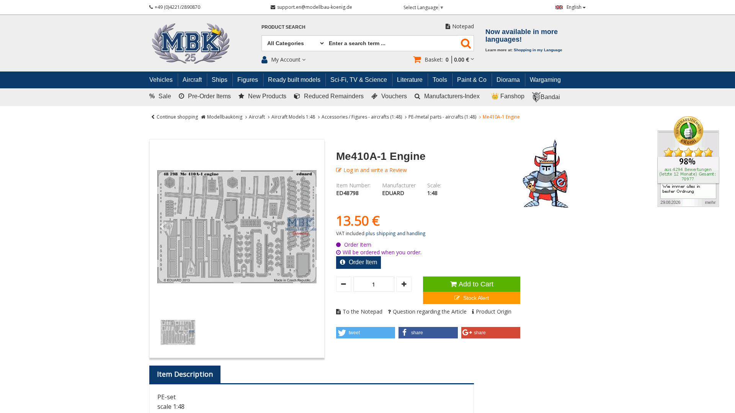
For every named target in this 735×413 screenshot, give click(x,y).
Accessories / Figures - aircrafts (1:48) (362, 117)
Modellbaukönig (224, 117)
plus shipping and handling (396, 233)
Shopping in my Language (538, 50)
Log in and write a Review (375, 170)
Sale (160, 96)
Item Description (185, 374)
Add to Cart (476, 284)
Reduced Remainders (334, 96)
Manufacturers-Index (452, 96)
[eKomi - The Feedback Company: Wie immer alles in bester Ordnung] (688, 160)
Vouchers (394, 96)
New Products (267, 96)
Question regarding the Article (430, 311)
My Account (286, 59)
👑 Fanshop (507, 96)
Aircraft (257, 117)
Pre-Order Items (209, 96)
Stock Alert (475, 298)
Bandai (550, 97)
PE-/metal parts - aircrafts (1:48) (442, 117)
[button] (365, 332)
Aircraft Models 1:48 (293, 117)
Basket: (447, 59)
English (575, 7)
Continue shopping (177, 117)
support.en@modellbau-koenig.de (314, 7)
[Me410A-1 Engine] (237, 227)
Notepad (463, 26)
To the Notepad (362, 311)
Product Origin (493, 311)
